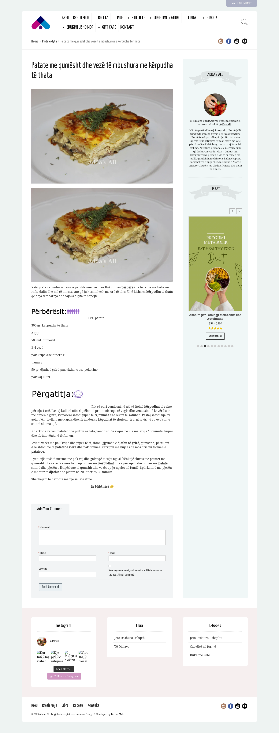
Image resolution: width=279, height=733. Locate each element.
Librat (193, 18)
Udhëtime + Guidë (166, 18)
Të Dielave (121, 646)
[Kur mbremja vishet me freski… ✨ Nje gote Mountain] (43, 657)
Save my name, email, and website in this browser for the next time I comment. (135, 572)
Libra (65, 705)
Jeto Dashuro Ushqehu (130, 638)
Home (34, 41)
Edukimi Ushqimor (80, 27)
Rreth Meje (81, 18)
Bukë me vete (200, 655)
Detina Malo (117, 714)
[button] (239, 211)
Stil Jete (138, 18)
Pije (120, 18)
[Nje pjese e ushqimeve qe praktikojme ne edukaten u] (57, 657)
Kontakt (127, 27)
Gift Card (109, 27)
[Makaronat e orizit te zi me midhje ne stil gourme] (71, 657)
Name (42, 553)
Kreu (65, 18)
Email (112, 553)
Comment (44, 527)
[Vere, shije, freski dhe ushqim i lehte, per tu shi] (85, 657)
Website (43, 569)
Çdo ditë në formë (203, 646)
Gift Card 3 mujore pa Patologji (215, 258)
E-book (211, 18)
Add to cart (215, 270)
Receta (103, 18)
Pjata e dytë (49, 41)
